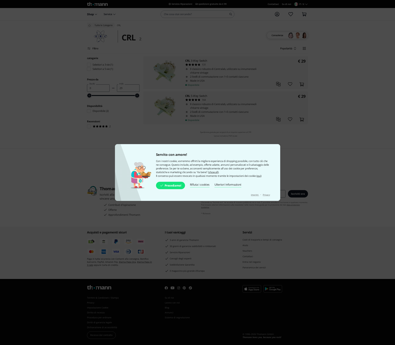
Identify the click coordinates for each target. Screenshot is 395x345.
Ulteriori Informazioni (227, 184)
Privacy (266, 194)
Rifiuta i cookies (200, 184)
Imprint (255, 194)
